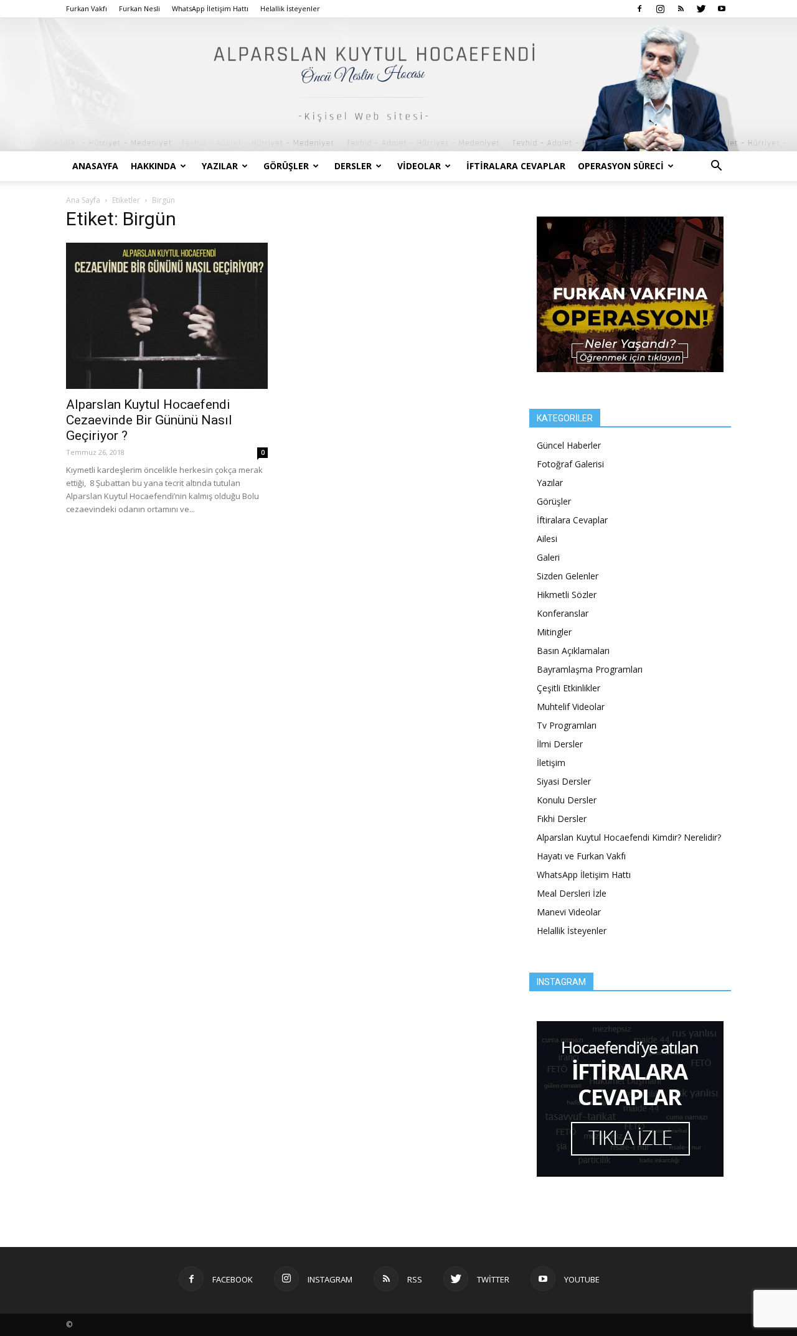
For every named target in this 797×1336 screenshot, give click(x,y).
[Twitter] (701, 8)
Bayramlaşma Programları (590, 669)
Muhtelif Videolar (571, 706)
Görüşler (286, 166)
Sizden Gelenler (567, 576)
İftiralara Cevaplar (515, 166)
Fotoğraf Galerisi (570, 464)
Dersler (353, 166)
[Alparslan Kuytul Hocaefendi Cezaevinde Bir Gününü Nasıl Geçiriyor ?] (167, 316)
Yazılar (220, 166)
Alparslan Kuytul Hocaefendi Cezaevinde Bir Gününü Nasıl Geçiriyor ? (149, 420)
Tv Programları (567, 725)
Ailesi (547, 538)
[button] (716, 167)
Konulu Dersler (567, 800)
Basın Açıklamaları (573, 650)
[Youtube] (721, 8)
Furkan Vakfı (86, 8)
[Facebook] (639, 8)
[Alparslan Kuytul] (398, 84)
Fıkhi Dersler (562, 818)
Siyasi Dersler (564, 781)
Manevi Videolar (569, 912)
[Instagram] (660, 8)
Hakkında (153, 166)
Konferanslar (562, 613)
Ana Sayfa (83, 200)
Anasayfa (95, 166)
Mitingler (554, 632)
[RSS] (680, 8)
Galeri (548, 557)
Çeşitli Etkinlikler (568, 688)
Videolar (419, 166)
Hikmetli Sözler (567, 594)
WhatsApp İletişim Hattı (210, 8)
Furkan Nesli (139, 8)
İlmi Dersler (560, 744)
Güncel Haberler (569, 445)
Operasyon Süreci (621, 166)
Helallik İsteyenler (290, 8)
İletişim (551, 762)
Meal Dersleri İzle (571, 893)
